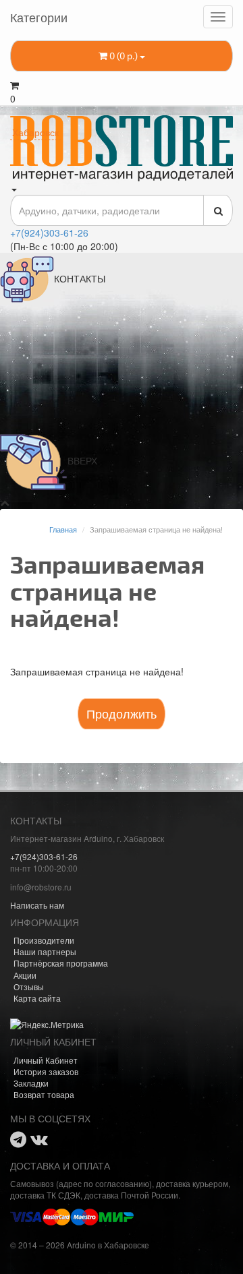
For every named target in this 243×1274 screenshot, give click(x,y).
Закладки (31, 1083)
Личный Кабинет (46, 1060)
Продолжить (121, 713)
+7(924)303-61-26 (49, 232)
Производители (44, 940)
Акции (25, 975)
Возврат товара (44, 1094)
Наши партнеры (45, 951)
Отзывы (29, 986)
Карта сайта (37, 998)
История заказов (46, 1071)
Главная (63, 529)
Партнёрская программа (61, 963)
